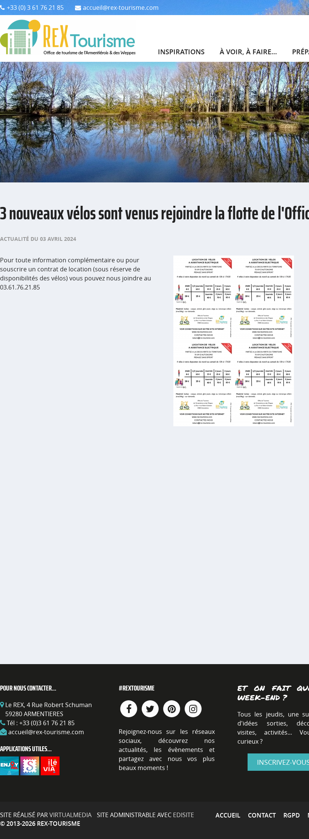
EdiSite (183, 815)
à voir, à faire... (248, 51)
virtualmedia (70, 815)
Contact (262, 815)
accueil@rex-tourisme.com (46, 732)
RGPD (291, 815)
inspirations (181, 51)
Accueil (228, 815)
